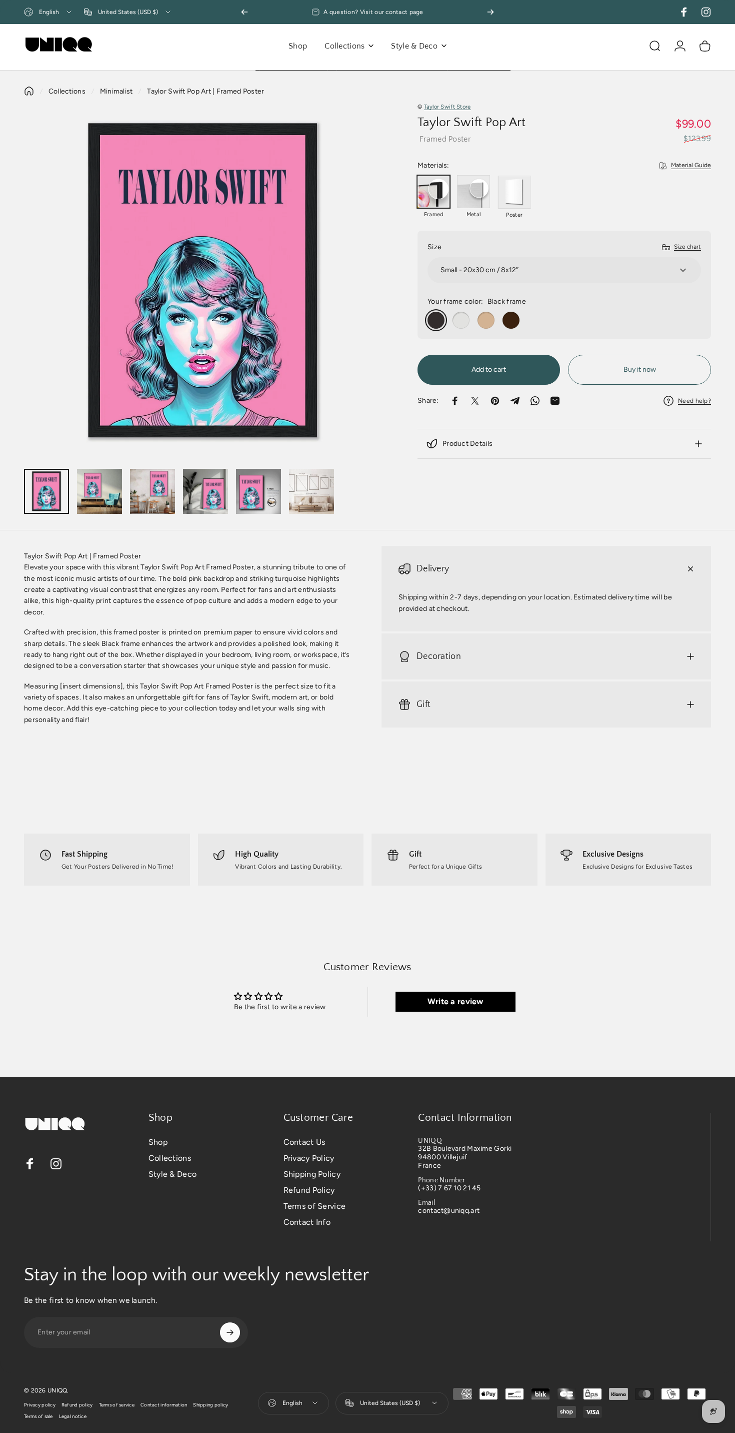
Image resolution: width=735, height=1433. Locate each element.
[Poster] (514, 193)
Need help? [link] (694, 400)
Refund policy (77, 1404)
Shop (158, 1142)
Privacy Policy (309, 1158)
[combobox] (48, 12)
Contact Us (305, 1142)
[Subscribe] (230, 1332)
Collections (67, 91)
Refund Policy (309, 1190)
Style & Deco (172, 1174)
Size (435, 247)
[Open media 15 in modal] (203, 281)
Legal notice (72, 1416)
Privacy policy (40, 1404)
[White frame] (461, 320)
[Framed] (434, 192)
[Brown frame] (511, 320)
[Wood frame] (486, 320)
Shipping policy (210, 1404)
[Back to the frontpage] (29, 91)
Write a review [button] (456, 1001)
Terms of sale (38, 1416)
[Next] (491, 12)
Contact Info (307, 1222)
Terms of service (116, 1404)
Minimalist (116, 91)
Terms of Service (315, 1206)
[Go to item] (46, 491)
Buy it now (640, 369)
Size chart (687, 246)
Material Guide (691, 165)
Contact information (163, 1404)
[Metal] (474, 192)
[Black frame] (436, 320)
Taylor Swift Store (447, 106)
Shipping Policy (312, 1174)
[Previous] (245, 12)
